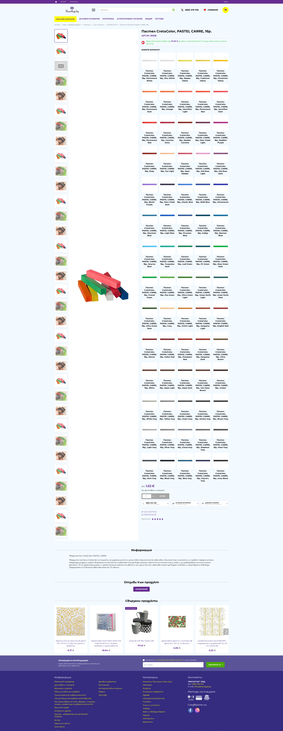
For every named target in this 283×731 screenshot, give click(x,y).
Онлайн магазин (65, 19)
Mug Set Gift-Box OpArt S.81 (141, 641)
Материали (148, 718)
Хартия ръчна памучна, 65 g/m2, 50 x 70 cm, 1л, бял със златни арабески (71, 643)
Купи (162, 496)
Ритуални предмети (153, 692)
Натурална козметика (154, 698)
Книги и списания (151, 705)
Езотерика (108, 19)
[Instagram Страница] (197, 710)
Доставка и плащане (64, 685)
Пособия (147, 702)
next (226, 631)
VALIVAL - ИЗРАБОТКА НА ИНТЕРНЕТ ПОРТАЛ (71, 715)
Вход (226, 2)
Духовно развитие (89, 19)
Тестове (159, 19)
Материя (147, 685)
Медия (148, 19)
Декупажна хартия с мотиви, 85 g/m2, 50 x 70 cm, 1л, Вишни (177, 642)
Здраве (146, 695)
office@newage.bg (202, 687)
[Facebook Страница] (190, 710)
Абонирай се (214, 665)
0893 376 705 (198, 684)
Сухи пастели (98, 25)
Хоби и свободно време (72, 25)
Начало (57, 25)
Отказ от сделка (62, 711)
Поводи (146, 708)
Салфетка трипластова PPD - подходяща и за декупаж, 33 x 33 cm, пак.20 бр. (212, 643)
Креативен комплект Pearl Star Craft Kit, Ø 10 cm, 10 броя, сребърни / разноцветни (106, 643)
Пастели (87, 25)
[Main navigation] (94, 10)
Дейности (148, 722)
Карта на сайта (62, 723)
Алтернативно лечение (129, 19)
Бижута (147, 688)
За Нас (63, 2)
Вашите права (61, 708)
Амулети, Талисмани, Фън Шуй (157, 682)
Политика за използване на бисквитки (73, 698)
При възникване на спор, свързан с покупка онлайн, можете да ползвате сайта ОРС (74, 703)
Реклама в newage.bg (64, 682)
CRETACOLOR (112, 25)
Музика (146, 715)
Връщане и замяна (63, 688)
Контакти (74, 2)
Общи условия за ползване (67, 692)
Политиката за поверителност (70, 695)
